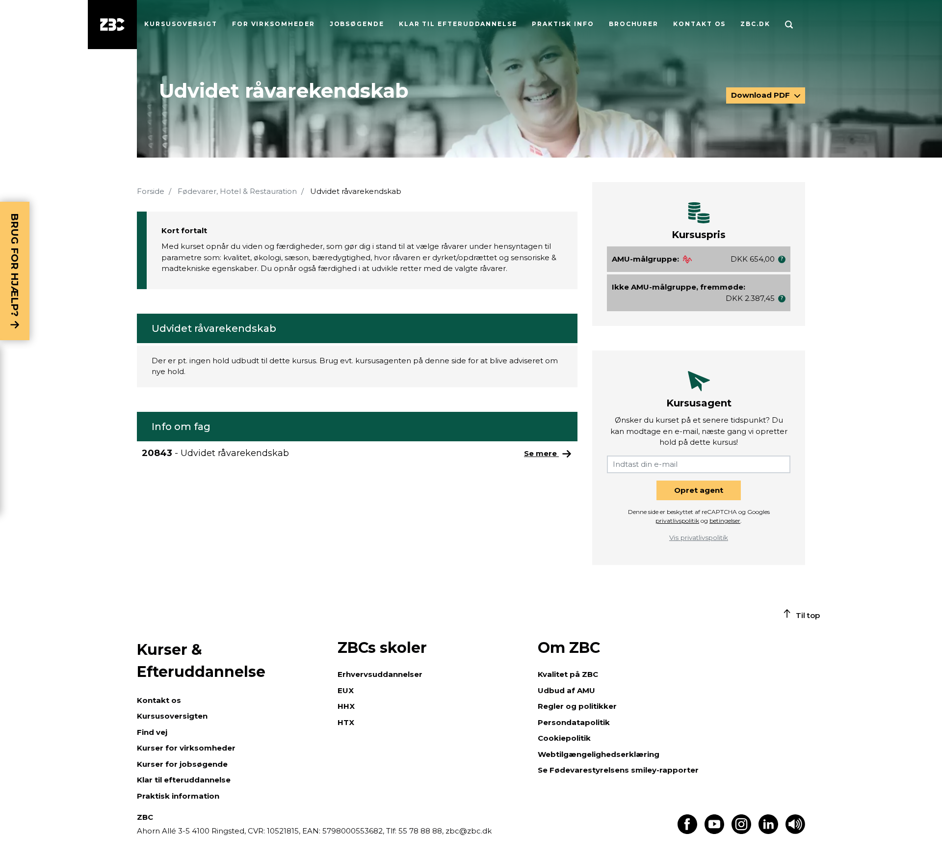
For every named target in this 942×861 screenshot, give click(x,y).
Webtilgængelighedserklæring (598, 754)
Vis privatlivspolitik (698, 537)
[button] (781, 259)
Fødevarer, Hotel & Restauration (237, 191)
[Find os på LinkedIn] (768, 831)
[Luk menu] (112, 24)
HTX (346, 722)
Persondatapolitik (574, 722)
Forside (150, 191)
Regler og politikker (577, 706)
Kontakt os (699, 23)
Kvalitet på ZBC (568, 674)
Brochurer (633, 23)
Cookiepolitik (564, 738)
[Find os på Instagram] (741, 831)
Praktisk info (563, 23)
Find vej (152, 732)
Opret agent (698, 490)
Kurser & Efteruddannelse (201, 661)
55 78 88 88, (420, 830)
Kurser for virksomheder (186, 748)
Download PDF (761, 95)
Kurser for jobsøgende (182, 764)
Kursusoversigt (180, 23)
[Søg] (789, 24)
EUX (346, 690)
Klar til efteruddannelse (184, 779)
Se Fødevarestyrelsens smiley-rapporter (618, 770)
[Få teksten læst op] (795, 831)
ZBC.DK (755, 23)
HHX (346, 706)
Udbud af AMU (566, 690)
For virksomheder (273, 23)
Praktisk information (178, 796)
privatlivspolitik (677, 520)
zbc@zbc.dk (468, 830)
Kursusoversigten (172, 716)
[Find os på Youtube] (714, 831)
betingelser (724, 520)
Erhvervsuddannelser (380, 674)
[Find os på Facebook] (687, 831)
